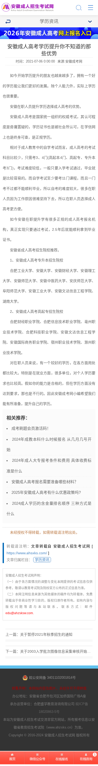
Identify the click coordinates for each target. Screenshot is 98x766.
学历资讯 (42, 560)
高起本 (54, 157)
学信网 (89, 127)
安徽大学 (43, 271)
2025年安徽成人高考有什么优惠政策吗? (46, 492)
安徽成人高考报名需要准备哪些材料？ (44, 481)
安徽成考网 (64, 393)
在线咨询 (86, 761)
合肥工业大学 (21, 271)
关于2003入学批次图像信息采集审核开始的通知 (59, 651)
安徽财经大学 (66, 271)
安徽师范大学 (25, 281)
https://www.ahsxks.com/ (27, 553)
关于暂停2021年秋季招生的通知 (46, 634)
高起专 (75, 157)
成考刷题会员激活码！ (31, 428)
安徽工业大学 (39, 291)
